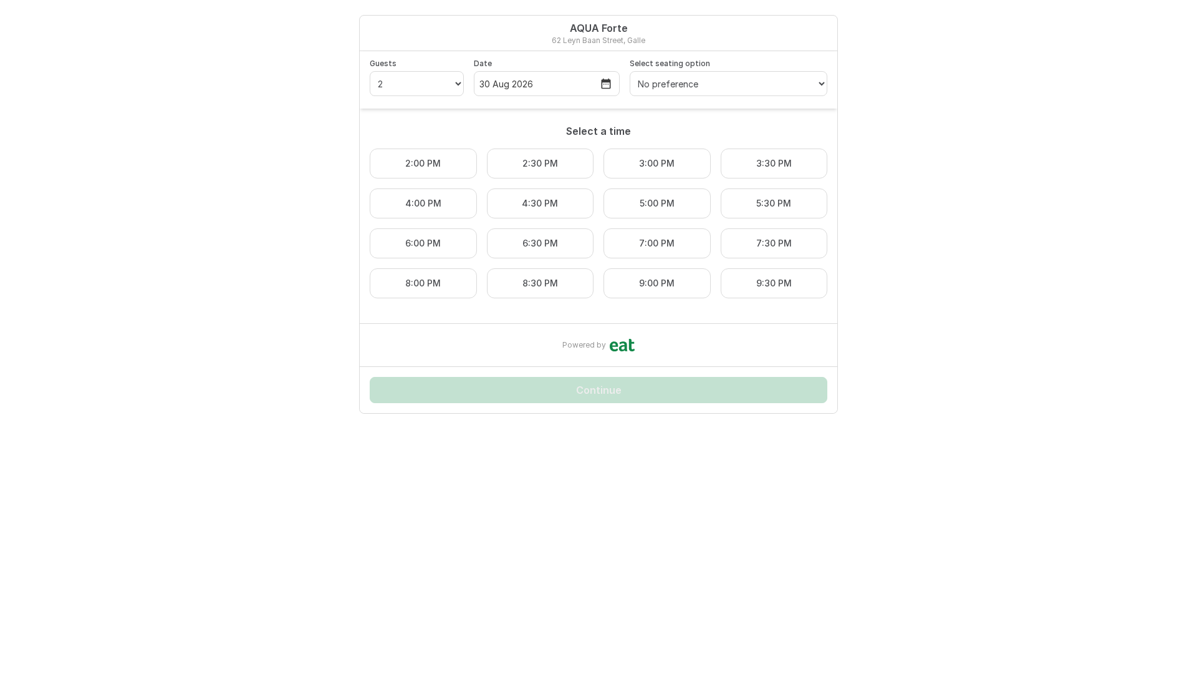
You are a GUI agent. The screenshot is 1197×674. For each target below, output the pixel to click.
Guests (383, 63)
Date (483, 63)
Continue (599, 390)
